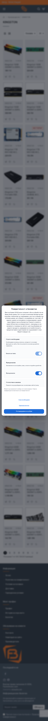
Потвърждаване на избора (24, 411)
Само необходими (24, 400)
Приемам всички (24, 405)
